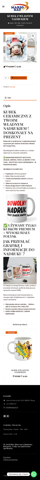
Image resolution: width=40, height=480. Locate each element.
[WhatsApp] (7, 416)
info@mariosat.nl (12, 407)
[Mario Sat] (20, 6)
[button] (33, 36)
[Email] (4, 416)
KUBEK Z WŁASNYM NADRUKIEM (20, 371)
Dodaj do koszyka (19, 78)
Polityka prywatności (10, 460)
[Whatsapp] (34, 474)
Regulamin (7, 457)
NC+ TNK (12, 87)
